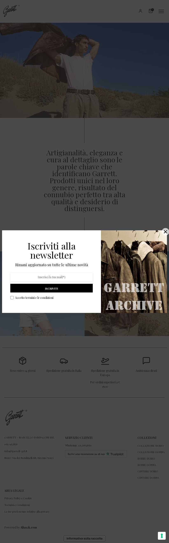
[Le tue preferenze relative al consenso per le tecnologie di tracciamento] (162, 536)
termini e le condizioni (39, 298)
